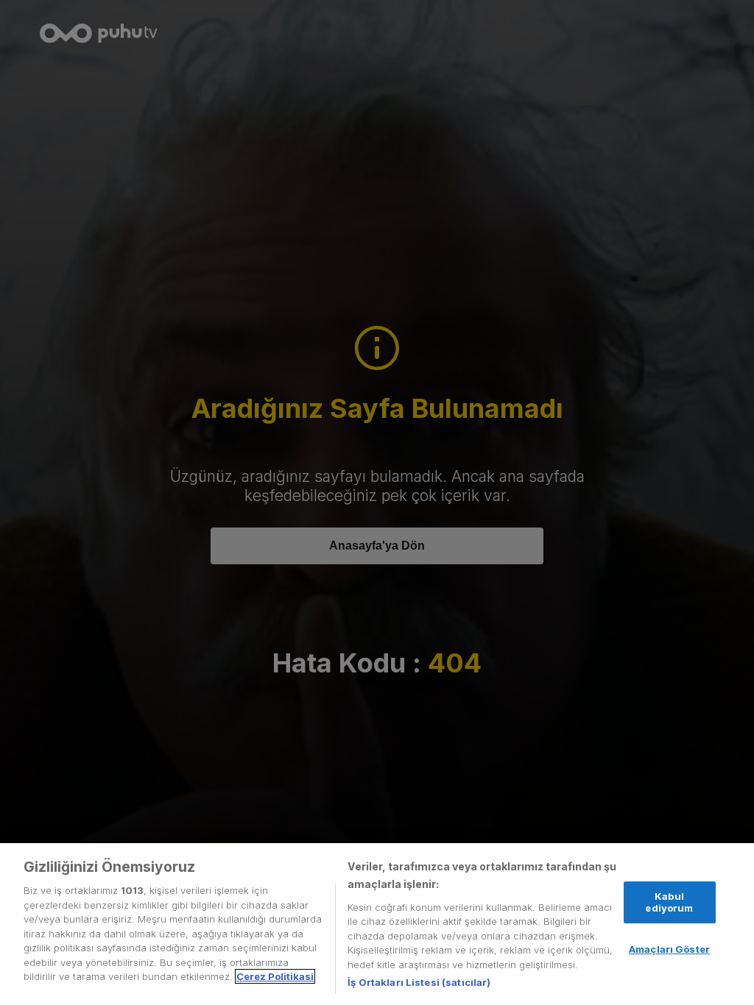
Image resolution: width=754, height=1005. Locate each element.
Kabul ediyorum (669, 902)
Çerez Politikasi (275, 976)
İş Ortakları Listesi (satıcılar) (419, 982)
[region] (377, 924)
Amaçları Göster (669, 949)
